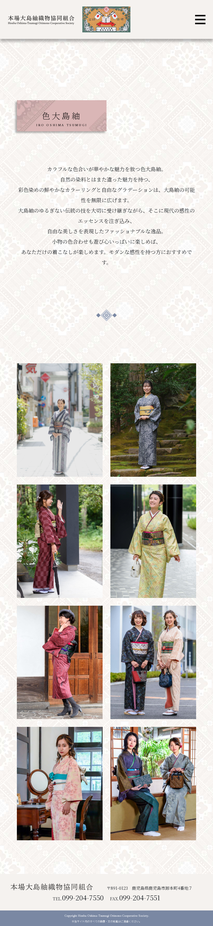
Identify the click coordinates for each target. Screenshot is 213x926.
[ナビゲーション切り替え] (200, 19)
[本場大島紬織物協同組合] (40, 19)
